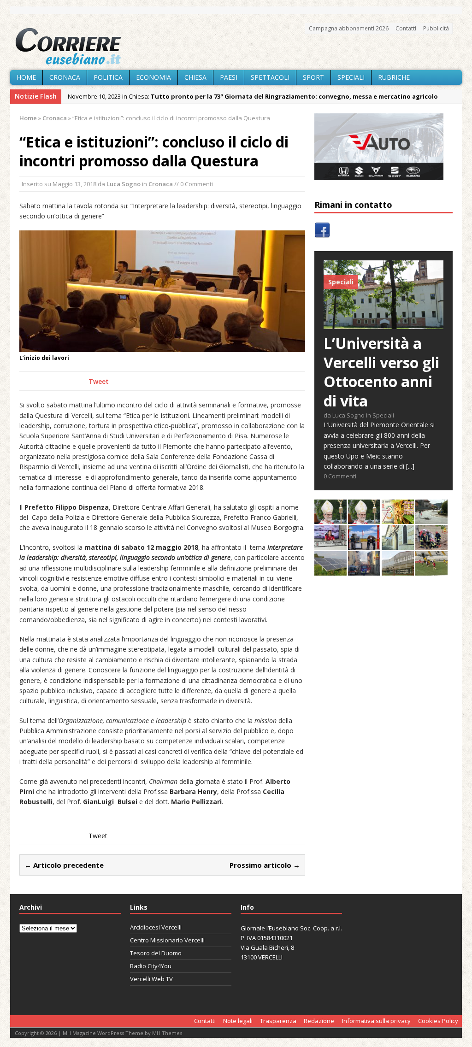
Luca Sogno (123, 184)
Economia (153, 77)
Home (26, 77)
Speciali (351, 77)
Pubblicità (436, 28)
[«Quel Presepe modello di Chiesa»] (364, 518)
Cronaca (64, 77)
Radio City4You (150, 966)
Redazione (319, 1021)
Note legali (238, 1021)
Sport (313, 77)
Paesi (228, 77)
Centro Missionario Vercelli (167, 940)
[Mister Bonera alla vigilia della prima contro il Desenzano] (330, 544)
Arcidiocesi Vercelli (156, 927)
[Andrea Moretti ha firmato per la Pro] (431, 570)
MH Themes (167, 1032)
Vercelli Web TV (151, 979)
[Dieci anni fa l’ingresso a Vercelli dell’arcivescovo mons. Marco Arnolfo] (330, 518)
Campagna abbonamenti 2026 (349, 28)
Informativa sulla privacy (376, 1021)
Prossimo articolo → (265, 865)
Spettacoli (270, 77)
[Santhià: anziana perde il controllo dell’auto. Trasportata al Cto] (431, 544)
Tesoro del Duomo (156, 953)
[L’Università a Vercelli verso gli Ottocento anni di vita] (383, 323)
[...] (410, 466)
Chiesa (195, 77)
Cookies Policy (438, 1021)
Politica (108, 77)
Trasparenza (278, 1021)
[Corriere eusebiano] (236, 46)
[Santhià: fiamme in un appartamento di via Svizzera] (364, 570)
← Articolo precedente (64, 865)
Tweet (98, 381)
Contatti (405, 28)
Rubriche (394, 77)
